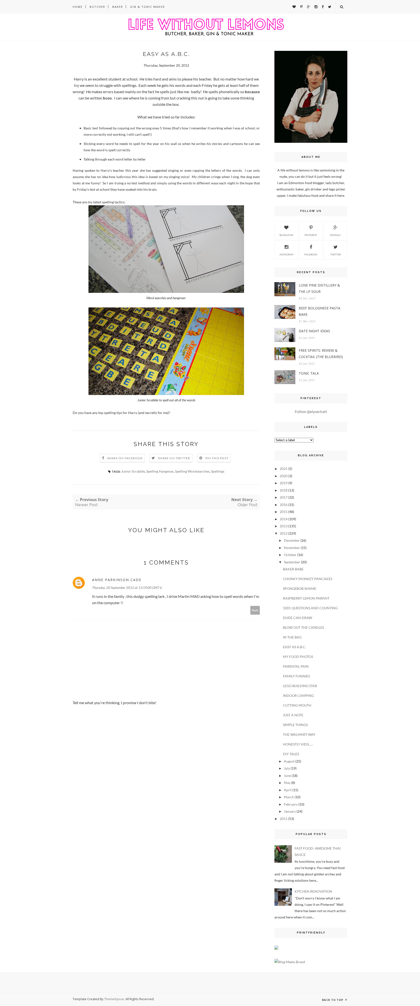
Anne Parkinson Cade (116, 579)
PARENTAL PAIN (296, 666)
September (292, 562)
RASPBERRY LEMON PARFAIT (306, 598)
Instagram (286, 254)
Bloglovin (286, 235)
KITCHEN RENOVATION (313, 891)
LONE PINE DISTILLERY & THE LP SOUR (319, 288)
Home (78, 7)
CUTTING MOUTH (297, 705)
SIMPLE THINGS (295, 725)
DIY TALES (291, 754)
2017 (284, 497)
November (292, 548)
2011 (284, 819)
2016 (284, 505)
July (287, 768)
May (287, 783)
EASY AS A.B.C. (294, 647)
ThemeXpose (114, 999)
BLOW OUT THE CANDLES (303, 627)
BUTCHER (97, 7)
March (289, 797)
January (290, 811)
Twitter (335, 254)
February (291, 804)
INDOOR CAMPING (298, 695)
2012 (284, 533)
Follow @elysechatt (311, 411)
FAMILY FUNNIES (296, 676)
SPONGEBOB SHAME (299, 588)
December (292, 540)
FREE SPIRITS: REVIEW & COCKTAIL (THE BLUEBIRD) (321, 353)
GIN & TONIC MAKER (147, 7)
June (287, 775)
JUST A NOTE (293, 715)
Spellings (217, 471)
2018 (284, 490)
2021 (284, 469)
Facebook (310, 254)
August (289, 761)
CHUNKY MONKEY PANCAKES (307, 579)
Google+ (335, 235)
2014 (284, 519)
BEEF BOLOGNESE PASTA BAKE (319, 311)
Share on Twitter (174, 458)
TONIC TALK (309, 373)
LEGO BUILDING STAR (300, 686)
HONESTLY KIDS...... (298, 744)
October (290, 555)
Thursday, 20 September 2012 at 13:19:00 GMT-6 (127, 587)
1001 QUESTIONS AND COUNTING (310, 608)
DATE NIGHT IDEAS (314, 331)
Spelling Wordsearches (192, 471)
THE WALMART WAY (299, 734)
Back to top (333, 1000)
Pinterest (311, 235)
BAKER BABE (293, 569)
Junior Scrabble (133, 471)
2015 (284, 512)
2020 (284, 476)
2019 (284, 483)
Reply (255, 610)
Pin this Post (217, 458)
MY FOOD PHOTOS (298, 657)
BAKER (117, 7)
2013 (284, 526)
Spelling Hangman (160, 471)
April (288, 790)
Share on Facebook (125, 458)
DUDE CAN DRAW (297, 618)
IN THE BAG (292, 637)
